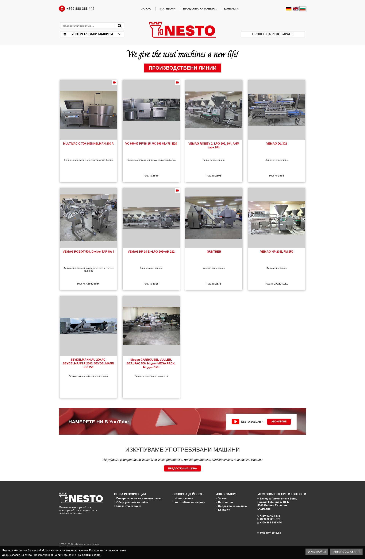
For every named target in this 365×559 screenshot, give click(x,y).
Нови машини (184, 498)
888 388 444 (80, 8)
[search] (119, 26)
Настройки (318, 551)
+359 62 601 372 (270, 519)
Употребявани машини (190, 502)
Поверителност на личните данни (55, 554)
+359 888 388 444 (271, 522)
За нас (146, 8)
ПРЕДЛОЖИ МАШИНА (182, 468)
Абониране (279, 421)
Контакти (231, 8)
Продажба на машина (200, 8)
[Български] (302, 8)
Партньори (167, 8)
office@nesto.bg (270, 532)
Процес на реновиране (273, 34)
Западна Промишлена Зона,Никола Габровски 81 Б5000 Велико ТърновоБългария (277, 503)
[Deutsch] (288, 8)
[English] (295, 8)
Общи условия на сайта (17, 554)
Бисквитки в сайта (89, 554)
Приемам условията (346, 551)
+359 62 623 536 (270, 515)
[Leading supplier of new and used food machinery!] (182, 30)
